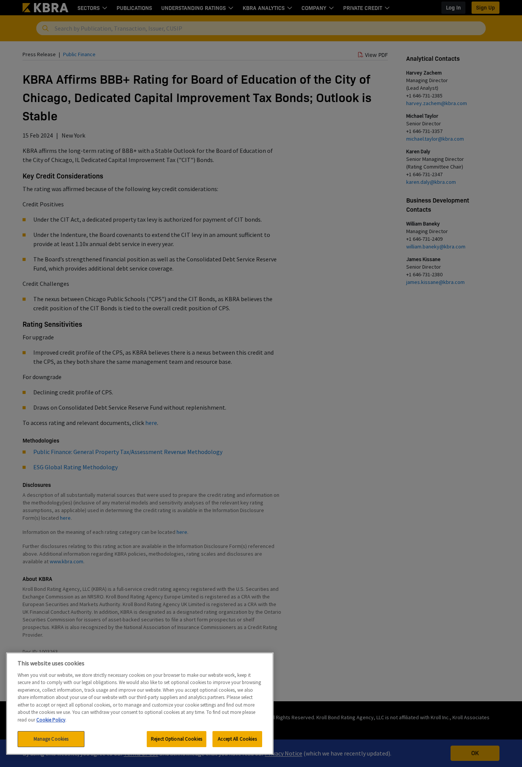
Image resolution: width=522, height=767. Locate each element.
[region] (140, 703)
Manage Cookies (51, 739)
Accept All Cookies (237, 739)
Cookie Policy (50, 720)
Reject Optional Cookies (176, 739)
